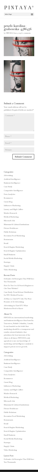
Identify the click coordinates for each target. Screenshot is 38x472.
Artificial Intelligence (12, 179)
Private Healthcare (11, 228)
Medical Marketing (11, 217)
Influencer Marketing (12, 205)
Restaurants (8, 239)
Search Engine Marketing (14, 247)
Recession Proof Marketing (14, 236)
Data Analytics (9, 194)
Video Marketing (10, 270)
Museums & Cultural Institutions (16, 224)
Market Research (10, 213)
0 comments (26, 33)
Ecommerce (8, 198)
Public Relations (10, 232)
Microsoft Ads (9, 220)
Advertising (8, 175)
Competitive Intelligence (13, 190)
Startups (7, 262)
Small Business (9, 254)
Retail (6, 243)
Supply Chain (9, 266)
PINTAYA (9, 33)
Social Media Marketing (13, 258)
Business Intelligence (12, 183)
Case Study (8, 187)
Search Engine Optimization (15, 251)
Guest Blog (8, 202)
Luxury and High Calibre (13, 209)
